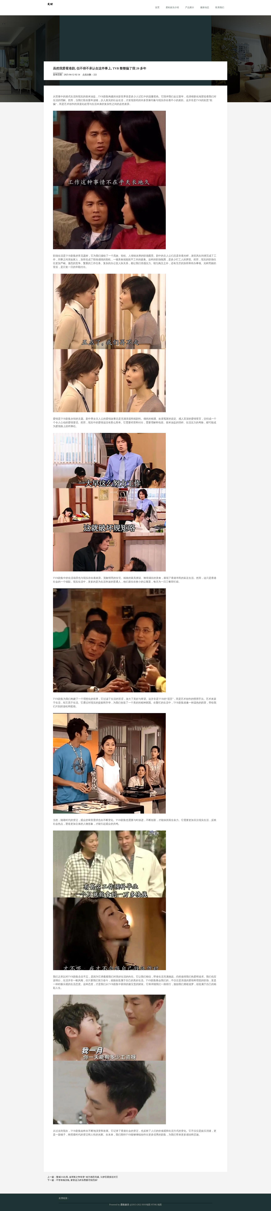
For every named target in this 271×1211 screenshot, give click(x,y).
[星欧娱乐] (50, 4)
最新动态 (204, 7)
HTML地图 (156, 1204)
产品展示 (189, 7)
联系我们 (219, 7)
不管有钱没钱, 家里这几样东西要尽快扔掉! (77, 1180)
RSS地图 (146, 1204)
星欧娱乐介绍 (172, 7)
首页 (157, 7)
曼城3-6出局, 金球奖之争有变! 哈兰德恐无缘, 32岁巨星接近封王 (87, 1177)
